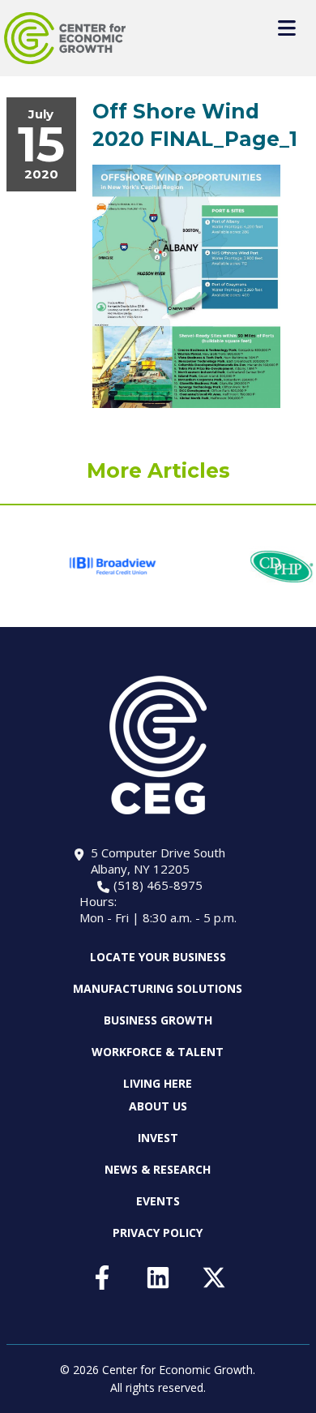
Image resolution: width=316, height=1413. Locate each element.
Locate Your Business (158, 957)
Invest (158, 1137)
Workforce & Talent (158, 1051)
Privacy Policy (158, 1232)
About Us (158, 1106)
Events (158, 1201)
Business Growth (158, 1020)
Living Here (157, 1083)
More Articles (158, 470)
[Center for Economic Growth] (65, 38)
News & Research (158, 1169)
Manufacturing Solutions (157, 988)
